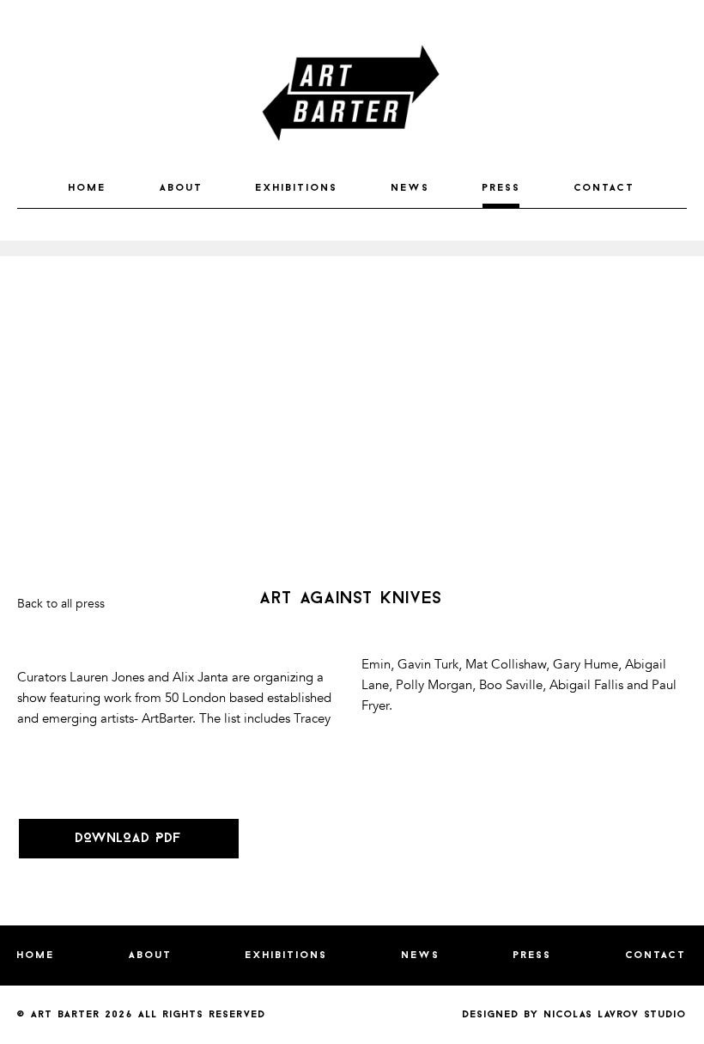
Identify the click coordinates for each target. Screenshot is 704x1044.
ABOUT (181, 188)
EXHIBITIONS (297, 188)
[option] (352, 248)
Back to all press (61, 603)
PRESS (501, 188)
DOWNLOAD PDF (129, 839)
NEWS (410, 188)
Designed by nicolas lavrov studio (575, 1015)
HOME (87, 188)
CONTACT (604, 188)
